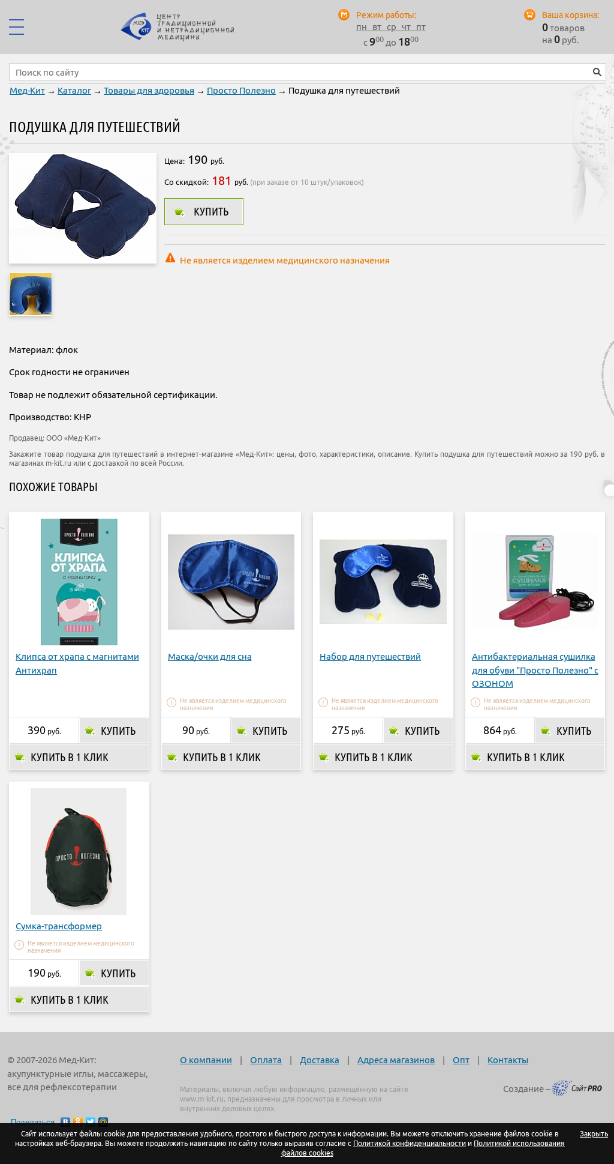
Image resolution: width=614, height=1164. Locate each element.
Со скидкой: (186, 182)
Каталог (74, 90)
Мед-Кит (27, 90)
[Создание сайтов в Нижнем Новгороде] (577, 1090)
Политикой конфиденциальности (409, 1143)
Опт (461, 1060)
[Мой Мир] (103, 1122)
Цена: (174, 161)
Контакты (507, 1060)
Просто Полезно (241, 90)
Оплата (266, 1060)
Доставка (319, 1060)
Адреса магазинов (396, 1060)
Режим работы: (386, 15)
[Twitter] (91, 1122)
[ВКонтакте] (65, 1122)
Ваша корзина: (570, 15)
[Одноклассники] (78, 1122)
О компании (206, 1060)
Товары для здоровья (149, 90)
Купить (211, 211)
